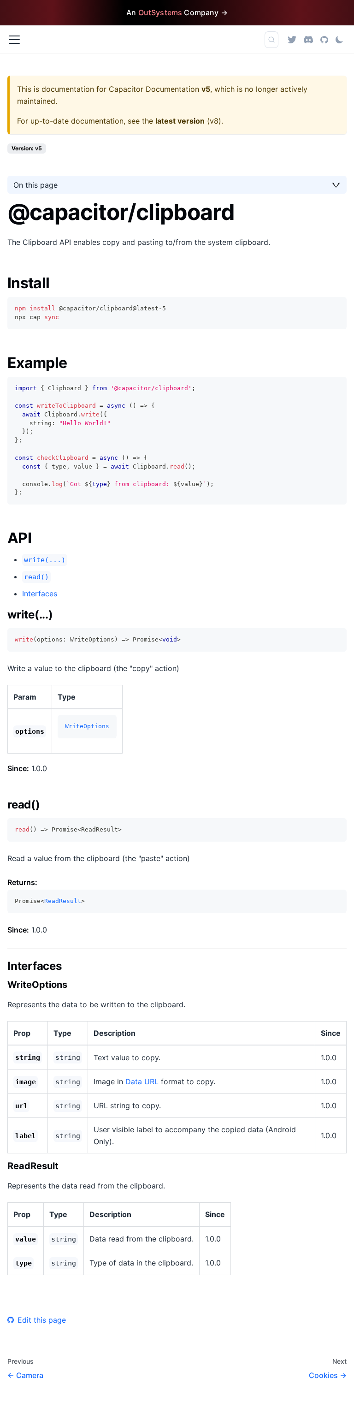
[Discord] (308, 39)
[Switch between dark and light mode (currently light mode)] (339, 39)
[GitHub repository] (324, 39)
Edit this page (42, 1320)
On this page (35, 185)
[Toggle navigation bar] (14, 40)
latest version (180, 120)
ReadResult (62, 900)
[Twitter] (292, 39)
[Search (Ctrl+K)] (271, 39)
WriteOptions (87, 726)
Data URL (142, 1081)
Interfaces (39, 593)
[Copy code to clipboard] (335, 308)
